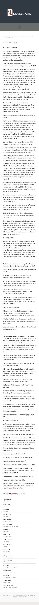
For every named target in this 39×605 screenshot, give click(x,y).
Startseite (5, 36)
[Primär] (19, 27)
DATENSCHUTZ (22, 596)
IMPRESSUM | (16, 596)
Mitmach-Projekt (13, 36)
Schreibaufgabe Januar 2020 (26, 36)
